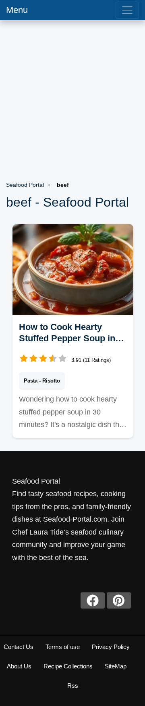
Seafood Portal (25, 185)
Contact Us (18, 646)
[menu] (127, 10)
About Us (19, 666)
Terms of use (63, 646)
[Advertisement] (72, 97)
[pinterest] (119, 600)
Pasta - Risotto (42, 381)
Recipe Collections (68, 666)
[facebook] (93, 600)
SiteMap (115, 666)
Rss (72, 685)
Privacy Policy (111, 646)
